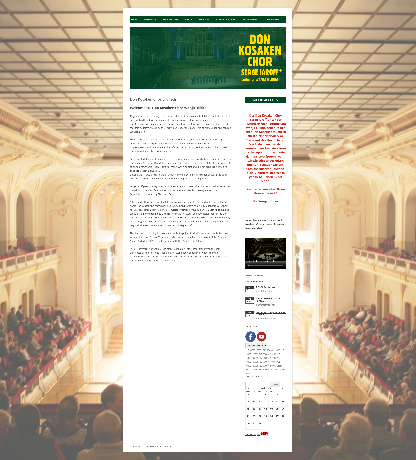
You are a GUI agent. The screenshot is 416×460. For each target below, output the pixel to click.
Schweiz (254, 369)
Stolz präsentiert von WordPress (158, 446)
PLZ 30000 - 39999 (267, 354)
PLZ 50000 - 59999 (267, 357)
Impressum (273, 19)
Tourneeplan (170, 19)
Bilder (188, 19)
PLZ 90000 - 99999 (267, 365)
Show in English (252, 434)
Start (134, 19)
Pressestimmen (251, 19)
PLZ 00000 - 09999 (253, 350)
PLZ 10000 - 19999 (271, 350)
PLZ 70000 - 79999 (267, 361)
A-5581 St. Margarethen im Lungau (271, 313)
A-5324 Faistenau (265, 287)
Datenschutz (135, 446)
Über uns (204, 19)
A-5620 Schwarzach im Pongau (268, 299)
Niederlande (265, 369)
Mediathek (150, 19)
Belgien (274, 369)
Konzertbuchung (226, 19)
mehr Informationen (265, 290)
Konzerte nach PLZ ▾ (256, 345)
